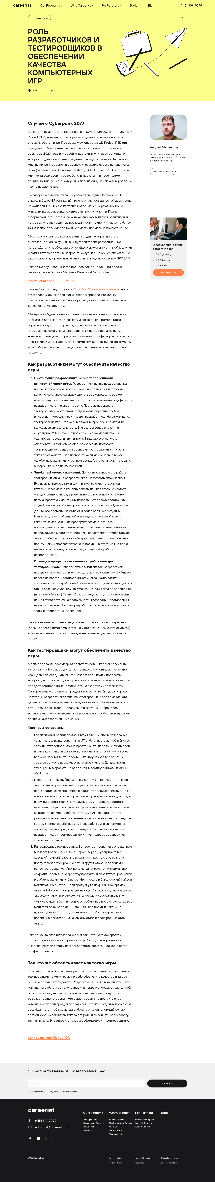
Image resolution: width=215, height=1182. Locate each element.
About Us (113, 1126)
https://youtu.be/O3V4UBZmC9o (51, 281)
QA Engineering (163, 254)
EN (182, 18)
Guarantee (139, 1163)
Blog (164, 1113)
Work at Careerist (142, 1126)
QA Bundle (161, 265)
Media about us (116, 1134)
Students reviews (116, 1119)
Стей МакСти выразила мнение (97, 289)
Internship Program (143, 1123)
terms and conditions (69, 1091)
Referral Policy (115, 1163)
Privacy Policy (115, 1158)
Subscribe (167, 1083)
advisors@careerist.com (52, 1127)
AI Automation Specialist (94, 1123)
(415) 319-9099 (191, 5)
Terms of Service (142, 1158)
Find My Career (168, 272)
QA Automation (163, 260)
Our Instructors (115, 1130)
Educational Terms (169, 1163)
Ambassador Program (144, 1119)
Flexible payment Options (120, 1123)
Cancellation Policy (169, 1158)
